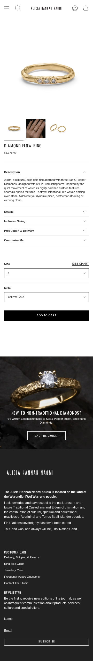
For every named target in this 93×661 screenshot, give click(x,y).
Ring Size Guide (14, 563)
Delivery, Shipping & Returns (22, 557)
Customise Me (14, 240)
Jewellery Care (13, 570)
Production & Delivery (19, 230)
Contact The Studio (16, 583)
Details (8, 211)
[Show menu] (7, 8)
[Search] (17, 8)
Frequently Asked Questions (22, 576)
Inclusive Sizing (15, 221)
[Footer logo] (30, 473)
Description (12, 172)
